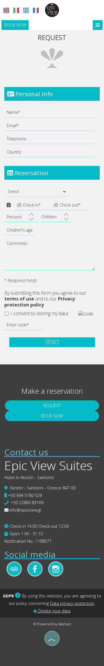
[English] (6, 10)
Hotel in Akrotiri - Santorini (29, 477)
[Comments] (52, 256)
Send (52, 342)
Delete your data (53, 611)
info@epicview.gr (25, 510)
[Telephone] (52, 140)
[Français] (35, 10)
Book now (15, 25)
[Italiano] (16, 10)
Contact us (26, 452)
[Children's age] (19, 231)
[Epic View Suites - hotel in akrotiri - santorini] (52, 9)
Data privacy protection (72, 603)
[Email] (52, 127)
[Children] (56, 218)
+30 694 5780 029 (25, 495)
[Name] (52, 113)
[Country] (52, 153)
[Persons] (21, 218)
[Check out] (68, 206)
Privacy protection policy (39, 302)
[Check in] (32, 206)
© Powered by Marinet (52, 624)
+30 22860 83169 (27, 502)
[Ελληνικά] (26, 10)
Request (52, 405)
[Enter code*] (24, 326)
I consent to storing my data (38, 314)
